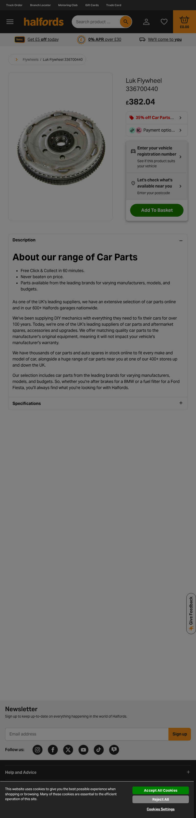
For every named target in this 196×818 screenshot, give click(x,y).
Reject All (160, 799)
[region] (97, 799)
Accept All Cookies (160, 790)
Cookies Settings (161, 809)
